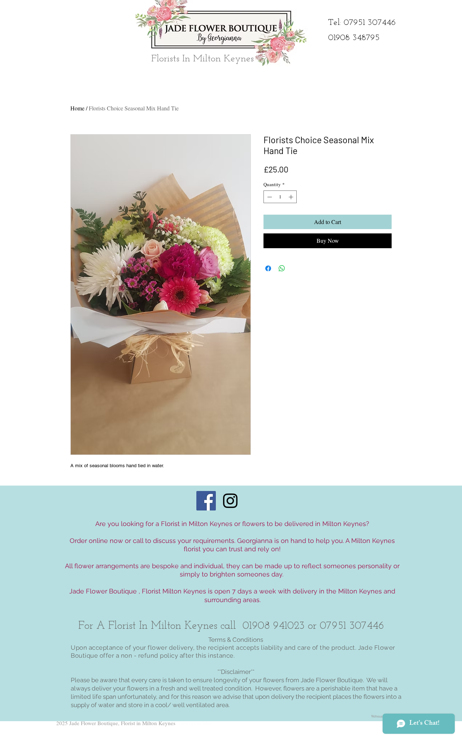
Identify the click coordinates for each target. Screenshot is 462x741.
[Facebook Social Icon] (206, 500)
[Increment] (291, 197)
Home (77, 108)
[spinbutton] (280, 197)
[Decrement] (269, 197)
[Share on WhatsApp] (282, 268)
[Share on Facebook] (268, 268)
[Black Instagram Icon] (230, 500)
